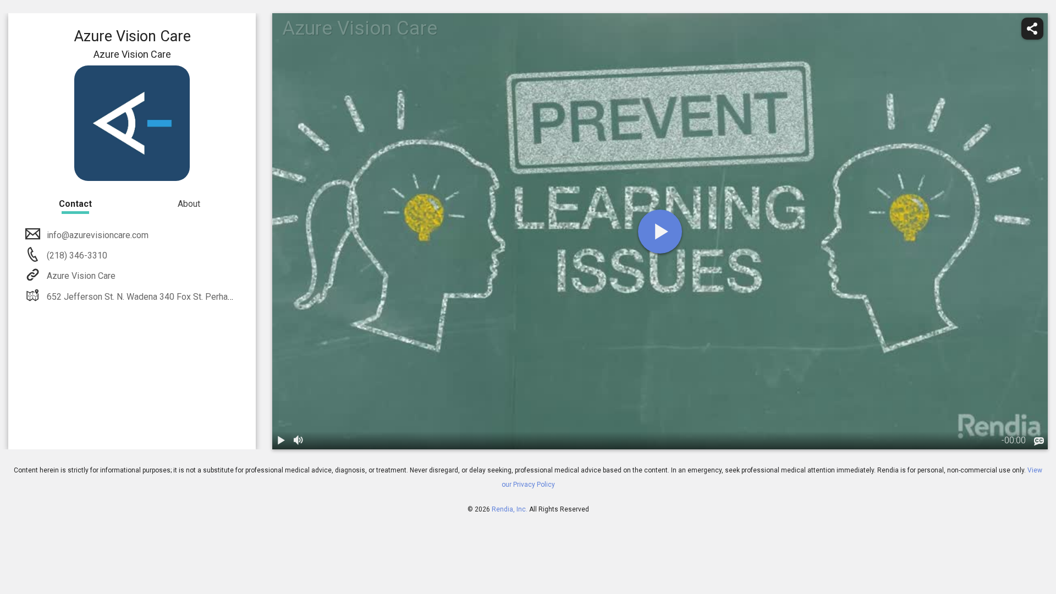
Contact (75, 204)
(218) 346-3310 (76, 255)
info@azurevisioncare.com (97, 235)
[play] (660, 232)
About (189, 204)
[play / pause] (281, 440)
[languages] (1039, 441)
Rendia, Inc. (509, 509)
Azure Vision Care (81, 276)
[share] (1032, 29)
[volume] (298, 440)
